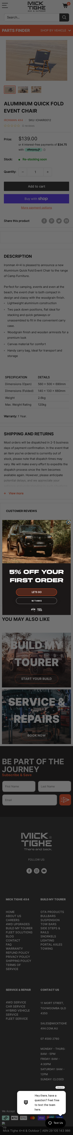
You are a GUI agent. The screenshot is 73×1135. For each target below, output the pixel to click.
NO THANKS (36, 601)
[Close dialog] (68, 522)
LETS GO (36, 592)
